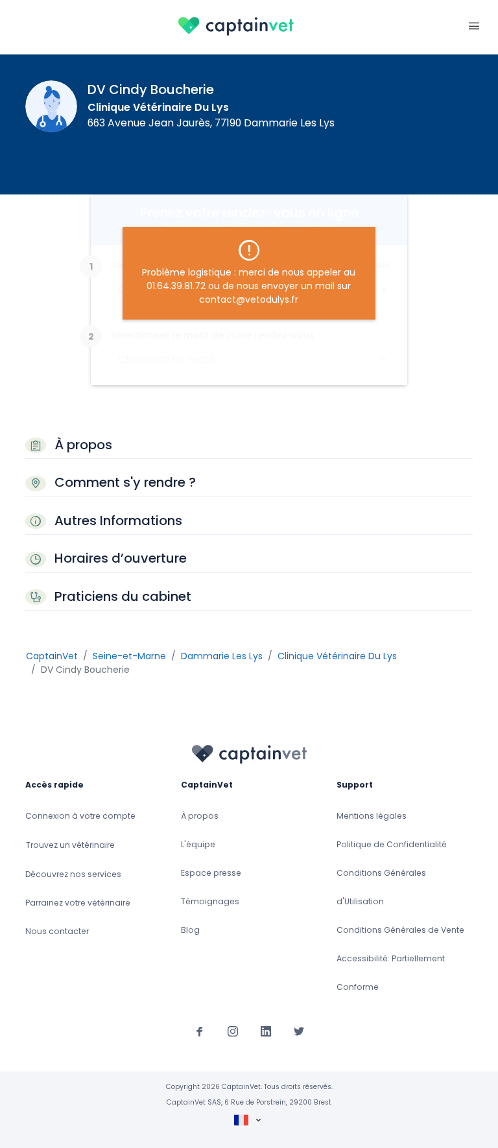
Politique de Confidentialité (392, 844)
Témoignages (210, 901)
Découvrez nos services (73, 874)
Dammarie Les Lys (222, 656)
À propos (200, 815)
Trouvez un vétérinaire (70, 844)
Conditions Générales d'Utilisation (381, 887)
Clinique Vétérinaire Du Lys (158, 107)
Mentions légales (372, 815)
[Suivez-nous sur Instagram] (233, 1031)
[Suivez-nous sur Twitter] (299, 1031)
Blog (190, 929)
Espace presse (211, 872)
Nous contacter (57, 931)
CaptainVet (52, 656)
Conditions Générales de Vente (400, 929)
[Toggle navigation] (474, 24)
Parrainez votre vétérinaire (77, 902)
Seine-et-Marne (129, 656)
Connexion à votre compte (80, 815)
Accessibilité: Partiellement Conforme (391, 972)
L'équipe (198, 844)
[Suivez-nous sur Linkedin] (266, 1031)
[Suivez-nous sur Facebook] (200, 1031)
